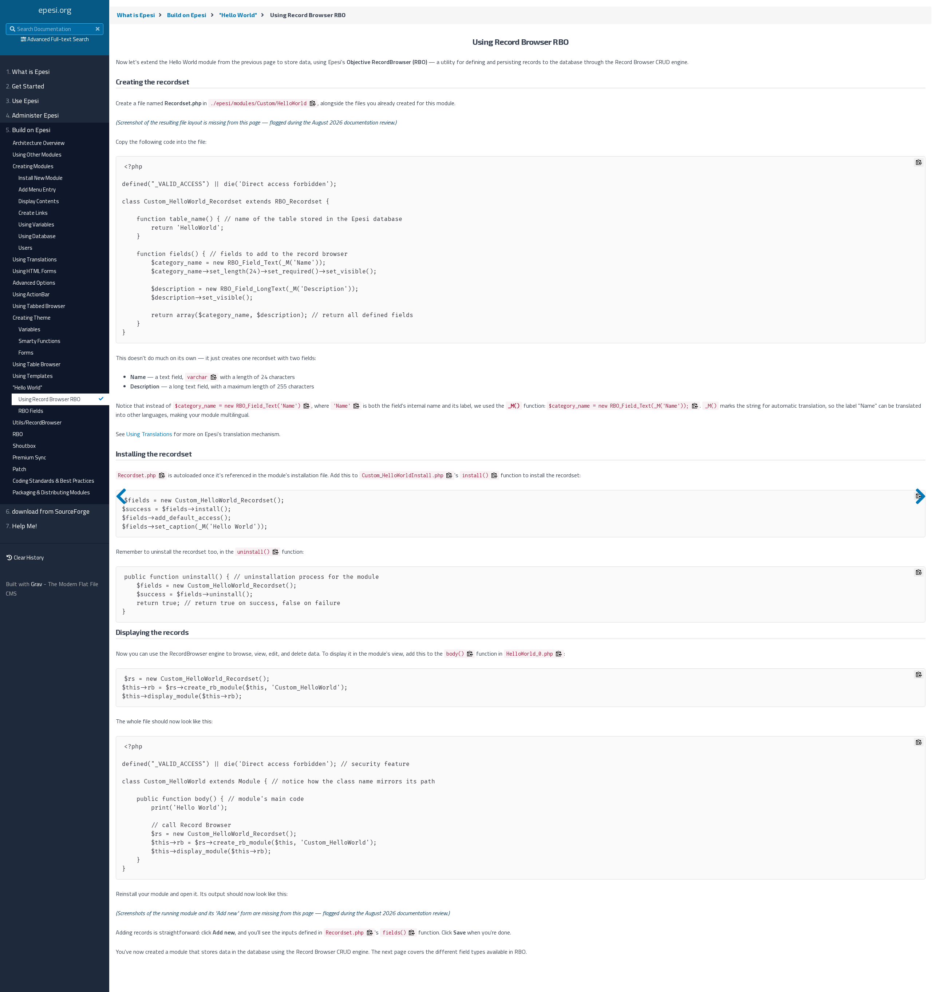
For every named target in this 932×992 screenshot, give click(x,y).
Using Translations (149, 434)
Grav (36, 584)
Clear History (28, 557)
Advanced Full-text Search (58, 39)
